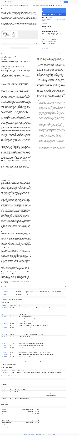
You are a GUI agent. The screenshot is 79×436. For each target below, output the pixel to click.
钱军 (45, 20)
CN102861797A (5, 338)
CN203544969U (5, 316)
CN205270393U (5, 347)
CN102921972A (5, 356)
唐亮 (46, 19)
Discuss (58, 49)
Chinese (50, 17)
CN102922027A (5, 291)
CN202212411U (5, 343)
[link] (4, 409)
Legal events (51, 47)
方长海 (52, 19)
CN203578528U (5, 336)
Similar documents (57, 47)
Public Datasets (38, 434)
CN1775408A (4, 334)
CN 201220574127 (5, 372)
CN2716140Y (4, 358)
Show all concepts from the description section (10, 427)
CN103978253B (4, 354)
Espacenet (49, 49)
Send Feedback (31, 434)
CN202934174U (5, 321)
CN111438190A (5, 312)
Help (54, 434)
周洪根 (63, 19)
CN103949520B (4, 314)
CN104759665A (5, 294)
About (25, 434)
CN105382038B (4, 329)
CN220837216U (5, 345)
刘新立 (60, 19)
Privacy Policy (49, 434)
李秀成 (54, 19)
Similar (60, 14)
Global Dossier (54, 49)
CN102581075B (4, 361)
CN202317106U (5, 341)
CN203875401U (5, 352)
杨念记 (49, 19)
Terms (44, 434)
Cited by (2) (46, 47)
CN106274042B (4, 323)
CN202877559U (5, 327)
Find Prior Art (54, 14)
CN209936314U (5, 318)
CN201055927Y (4, 332)
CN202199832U (5, 325)
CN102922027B (4, 307)
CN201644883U (5, 309)
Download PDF (46, 14)
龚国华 (57, 19)
